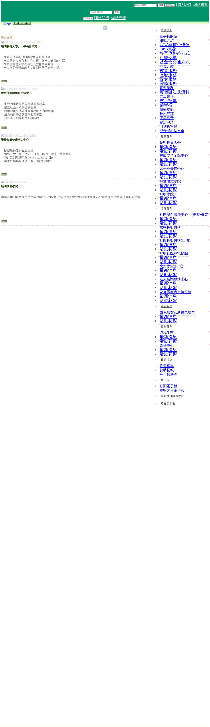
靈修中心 (167, 345)
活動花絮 (168, 236)
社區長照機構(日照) (175, 240)
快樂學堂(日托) (171, 266)
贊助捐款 (167, 370)
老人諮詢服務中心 (174, 279)
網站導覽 (200, 5)
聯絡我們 (183, 5)
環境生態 (167, 333)
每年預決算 (168, 374)
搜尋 (161, 5)
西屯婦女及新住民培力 (177, 312)
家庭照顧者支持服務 (175, 292)
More (4, 81)
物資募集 (167, 366)
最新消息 (168, 231)
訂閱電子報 (168, 386)
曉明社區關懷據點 (174, 253)
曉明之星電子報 (172, 390)
